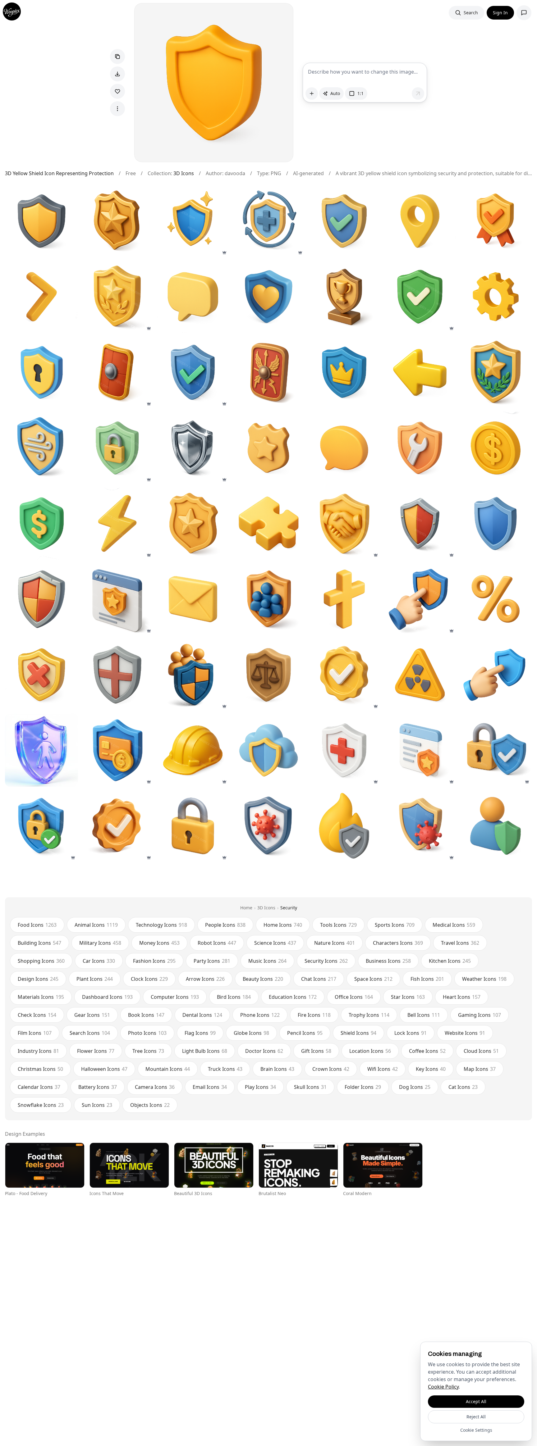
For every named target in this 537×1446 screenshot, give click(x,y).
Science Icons (275, 942)
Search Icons (90, 1033)
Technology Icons (161, 924)
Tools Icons (338, 924)
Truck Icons (225, 1069)
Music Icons (267, 960)
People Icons (225, 924)
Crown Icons (330, 1069)
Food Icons (37, 924)
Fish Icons (427, 978)
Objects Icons (150, 1105)
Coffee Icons (427, 1051)
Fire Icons (314, 1015)
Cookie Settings (476, 1430)
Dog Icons (414, 1087)
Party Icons (212, 960)
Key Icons (431, 1069)
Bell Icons (423, 1015)
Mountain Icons (167, 1069)
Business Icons (388, 960)
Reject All (476, 1417)
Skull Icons (310, 1087)
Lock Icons (410, 1033)
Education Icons (293, 997)
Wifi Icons (382, 1069)
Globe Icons (251, 1033)
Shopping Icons (41, 960)
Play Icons (260, 1087)
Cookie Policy (443, 1386)
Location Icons (370, 1051)
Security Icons (326, 960)
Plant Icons (94, 978)
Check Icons (37, 1015)
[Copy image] (117, 56)
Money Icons (159, 942)
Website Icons (465, 1033)
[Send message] (418, 93)
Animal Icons (96, 924)
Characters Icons (398, 942)
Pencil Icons (305, 1033)
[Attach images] (311, 93)
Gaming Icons (479, 1015)
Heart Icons (461, 997)
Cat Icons (463, 1087)
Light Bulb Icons (204, 1051)
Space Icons (373, 978)
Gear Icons (92, 1015)
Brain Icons (277, 1069)
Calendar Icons (39, 1087)
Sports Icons (395, 924)
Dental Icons (202, 1015)
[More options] (117, 108)
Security (288, 908)
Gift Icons (316, 1051)
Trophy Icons (369, 1015)
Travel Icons (460, 942)
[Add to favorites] (117, 91)
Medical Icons (454, 924)
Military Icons (100, 942)
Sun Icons (97, 1105)
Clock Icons (149, 978)
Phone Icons (260, 1015)
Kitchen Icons (450, 960)
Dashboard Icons (107, 997)
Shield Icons (358, 1033)
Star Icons (408, 997)
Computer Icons (175, 997)
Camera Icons (155, 1087)
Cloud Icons (481, 1051)
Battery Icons (97, 1087)
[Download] (117, 73)
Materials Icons (41, 997)
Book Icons (146, 1015)
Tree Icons (148, 1051)
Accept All (476, 1401)
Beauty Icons (263, 978)
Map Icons (480, 1069)
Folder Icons (363, 1087)
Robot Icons (217, 942)
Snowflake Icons (41, 1105)
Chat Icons (318, 978)
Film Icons (35, 1033)
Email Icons (210, 1087)
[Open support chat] (523, 12)
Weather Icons (484, 978)
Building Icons (39, 942)
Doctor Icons (264, 1051)
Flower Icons (95, 1051)
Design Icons (38, 978)
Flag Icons (200, 1033)
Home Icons (283, 924)
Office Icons (354, 997)
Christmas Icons (40, 1069)
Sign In (500, 13)
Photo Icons (147, 1033)
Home (246, 908)
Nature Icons (334, 942)
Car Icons (99, 960)
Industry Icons (38, 1051)
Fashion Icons (154, 960)
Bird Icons (234, 997)
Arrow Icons (205, 978)
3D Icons (183, 173)
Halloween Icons (104, 1069)
